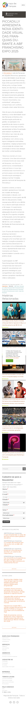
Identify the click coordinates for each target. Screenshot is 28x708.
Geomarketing (5, 648)
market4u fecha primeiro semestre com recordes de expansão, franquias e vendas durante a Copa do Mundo (14, 591)
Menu (23, 5)
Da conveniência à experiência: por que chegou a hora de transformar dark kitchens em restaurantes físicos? (15, 560)
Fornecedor (4, 664)
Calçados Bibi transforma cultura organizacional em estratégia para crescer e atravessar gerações (12, 428)
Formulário (4, 690)
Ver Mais (14, 568)
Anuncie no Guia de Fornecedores (9, 656)
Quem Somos (5, 637)
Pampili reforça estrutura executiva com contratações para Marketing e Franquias (13, 455)
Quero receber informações (8, 666)
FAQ (3, 688)
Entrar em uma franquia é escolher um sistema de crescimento (13, 551)
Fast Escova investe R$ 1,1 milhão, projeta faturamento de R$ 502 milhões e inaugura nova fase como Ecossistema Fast (15, 609)
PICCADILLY (8, 73)
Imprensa (5, 286)
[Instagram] (17, 702)
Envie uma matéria (6, 673)
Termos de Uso (5, 683)
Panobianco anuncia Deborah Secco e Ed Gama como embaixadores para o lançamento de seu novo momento (14, 401)
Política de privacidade (7, 680)
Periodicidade (8, 515)
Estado (6, 499)
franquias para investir (12, 291)
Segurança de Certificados (8, 682)
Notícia (11, 286)
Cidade (6, 505)
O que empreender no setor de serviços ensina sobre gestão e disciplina (15, 536)
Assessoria (4, 646)
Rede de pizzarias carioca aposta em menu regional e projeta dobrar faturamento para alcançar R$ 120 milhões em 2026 (14, 618)
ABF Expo (16, 286)
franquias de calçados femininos (10, 289)
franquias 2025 (10, 287)
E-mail (5, 494)
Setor (5, 510)
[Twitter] (14, 702)
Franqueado (5, 661)
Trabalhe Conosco (6, 639)
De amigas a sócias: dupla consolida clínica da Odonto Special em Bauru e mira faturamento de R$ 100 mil (14, 323)
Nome (5, 489)
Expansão (4, 649)
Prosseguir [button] (9, 360)
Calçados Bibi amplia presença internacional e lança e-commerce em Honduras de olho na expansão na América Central (15, 600)
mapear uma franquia (12, 14)
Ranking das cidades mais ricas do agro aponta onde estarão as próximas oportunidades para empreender (13, 583)
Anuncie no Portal (6, 654)
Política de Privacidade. (12, 358)
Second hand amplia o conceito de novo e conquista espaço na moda (13, 375)
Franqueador (5, 663)
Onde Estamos (5, 641)
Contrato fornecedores (7, 678)
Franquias (5, 327)
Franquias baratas (19, 287)
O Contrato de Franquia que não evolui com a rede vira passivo (13, 544)
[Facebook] (10, 702)
